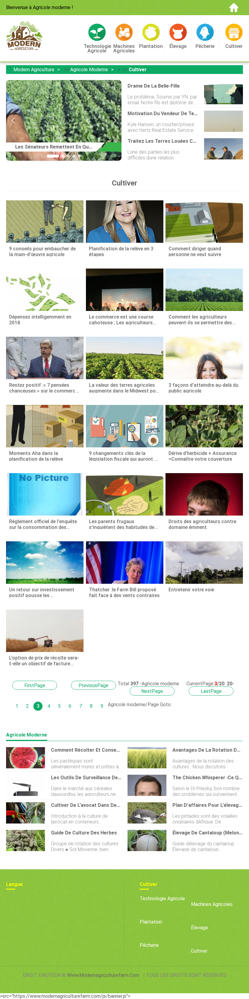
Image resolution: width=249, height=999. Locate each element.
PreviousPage (93, 685)
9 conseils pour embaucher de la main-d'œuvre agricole (42, 251)
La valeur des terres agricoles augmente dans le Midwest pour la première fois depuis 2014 (124, 387)
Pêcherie (149, 945)
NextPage (152, 691)
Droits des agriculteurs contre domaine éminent (202, 524)
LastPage (211, 691)
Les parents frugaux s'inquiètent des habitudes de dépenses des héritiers (121, 524)
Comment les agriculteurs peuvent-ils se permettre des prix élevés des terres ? (200, 319)
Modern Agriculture (33, 69)
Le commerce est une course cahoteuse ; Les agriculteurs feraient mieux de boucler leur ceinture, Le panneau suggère (122, 319)
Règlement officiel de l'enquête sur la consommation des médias (43, 524)
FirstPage (34, 685)
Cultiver (138, 69)
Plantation (151, 922)
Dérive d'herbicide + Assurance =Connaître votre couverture (203, 455)
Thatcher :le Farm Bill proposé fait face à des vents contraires (124, 592)
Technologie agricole (162, 898)
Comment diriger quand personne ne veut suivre (195, 251)
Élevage (199, 928)
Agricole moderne (89, 69)
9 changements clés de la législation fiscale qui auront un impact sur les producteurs (124, 455)
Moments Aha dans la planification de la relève (36, 455)
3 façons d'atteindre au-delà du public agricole (203, 387)
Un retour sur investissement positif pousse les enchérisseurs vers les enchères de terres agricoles (44, 592)
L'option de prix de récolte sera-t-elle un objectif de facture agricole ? (44, 660)
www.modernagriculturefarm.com (103, 975)
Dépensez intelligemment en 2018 (40, 319)
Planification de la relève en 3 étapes (121, 251)
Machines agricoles (212, 904)
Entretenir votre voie (191, 590)
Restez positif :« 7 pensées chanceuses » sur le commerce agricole (43, 387)
